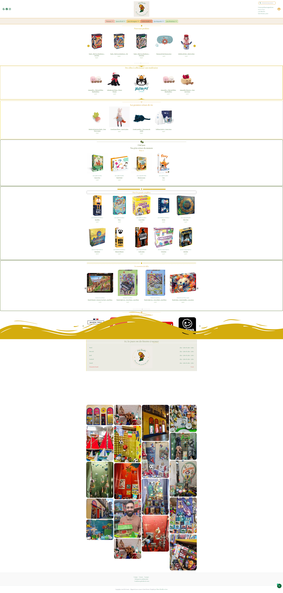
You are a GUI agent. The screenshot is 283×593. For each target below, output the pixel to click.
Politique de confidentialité (141, 579)
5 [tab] (141, 63)
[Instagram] (10, 9)
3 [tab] (138, 63)
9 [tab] (146, 63)
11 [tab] (148, 309)
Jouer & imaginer (132, 21)
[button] (88, 46)
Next (200, 326)
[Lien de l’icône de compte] (278, 9)
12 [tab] (149, 309)
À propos (146, 577)
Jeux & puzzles (158, 21)
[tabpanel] (96, 45)
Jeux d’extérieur (170, 21)
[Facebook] (7, 9)
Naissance (109, 21)
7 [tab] (143, 63)
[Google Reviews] (4, 9)
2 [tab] (136, 63)
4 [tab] (139, 63)
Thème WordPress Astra (162, 589)
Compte (136, 577)
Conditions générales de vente (141, 581)
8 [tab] (145, 63)
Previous (83, 326)
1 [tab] (135, 63)
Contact (141, 577)
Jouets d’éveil (119, 21)
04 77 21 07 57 (261, 9)
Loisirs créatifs (145, 21)
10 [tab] (148, 63)
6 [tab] (142, 63)
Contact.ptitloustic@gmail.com (265, 7)
